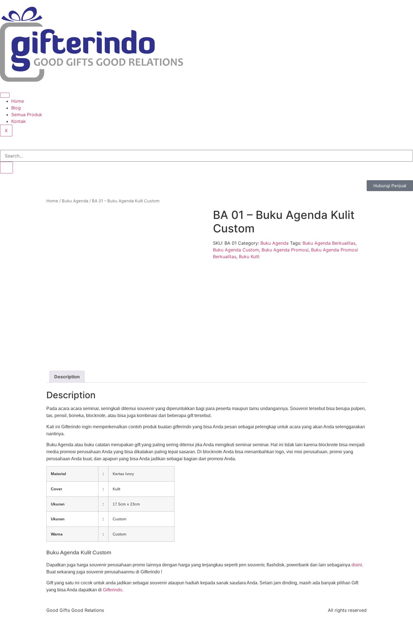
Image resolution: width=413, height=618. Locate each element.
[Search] (6, 167)
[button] (1, 146)
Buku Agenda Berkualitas (329, 243)
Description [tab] (67, 376)
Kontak (18, 121)
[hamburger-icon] (5, 95)
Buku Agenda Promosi (285, 250)
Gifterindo (112, 589)
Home (17, 101)
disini (356, 564)
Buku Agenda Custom (236, 250)
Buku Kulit (249, 256)
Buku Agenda (75, 200)
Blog (16, 108)
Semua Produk (26, 114)
